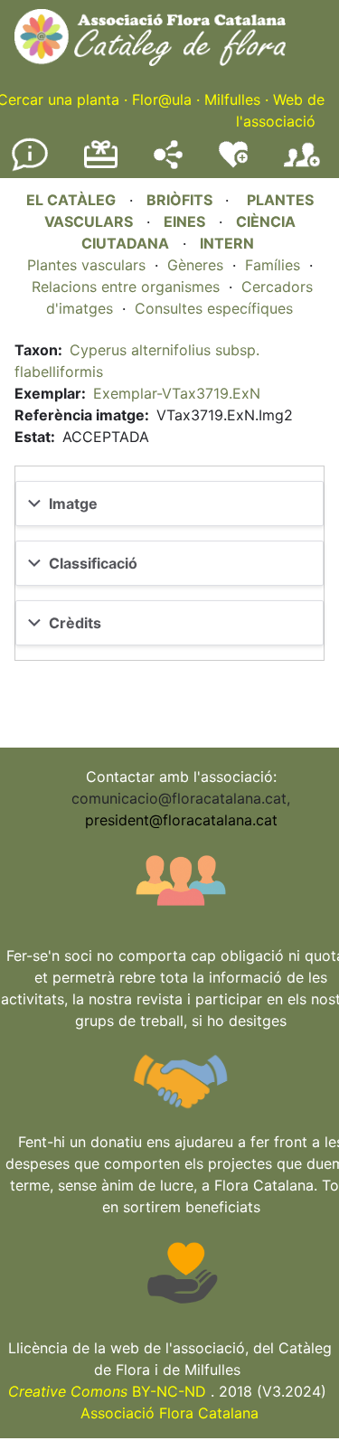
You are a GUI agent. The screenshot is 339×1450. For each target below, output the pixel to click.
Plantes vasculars (86, 265)
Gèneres (195, 265)
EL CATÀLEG (71, 200)
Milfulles (232, 99)
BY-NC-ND (107, 1391)
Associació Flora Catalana (169, 1413)
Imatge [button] (73, 503)
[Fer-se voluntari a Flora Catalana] (233, 164)
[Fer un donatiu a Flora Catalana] (101, 165)
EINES (184, 221)
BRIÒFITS (181, 200)
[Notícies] (30, 167)
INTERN (227, 243)
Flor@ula (162, 99)
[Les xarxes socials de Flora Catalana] (168, 164)
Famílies (272, 265)
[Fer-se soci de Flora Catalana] (302, 167)
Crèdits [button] (75, 623)
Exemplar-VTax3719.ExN (176, 393)
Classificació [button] (93, 563)
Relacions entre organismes (126, 287)
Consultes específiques (214, 308)
